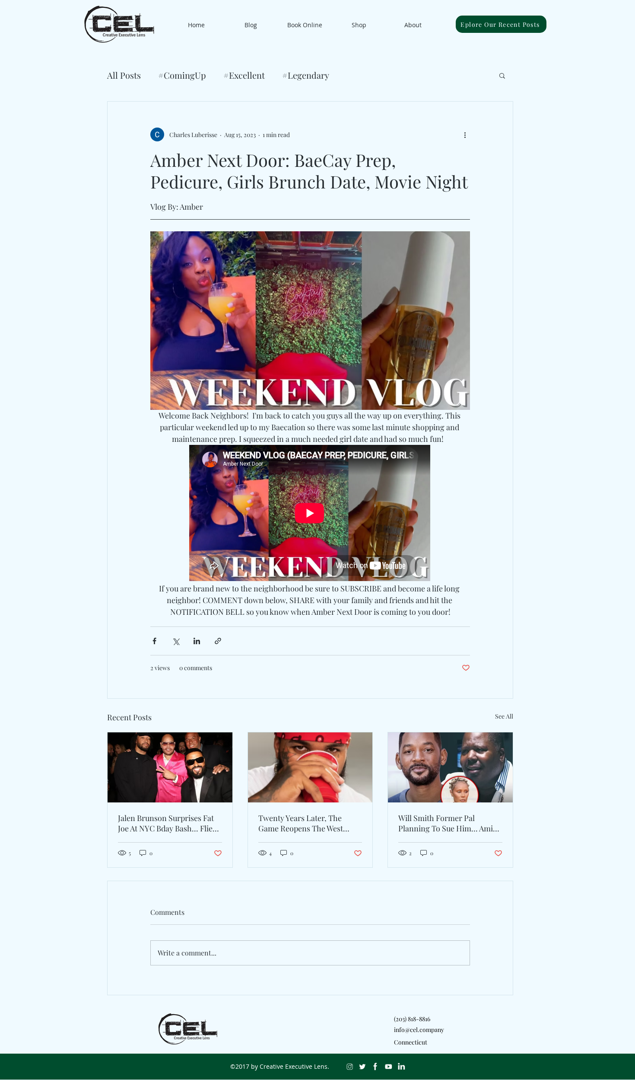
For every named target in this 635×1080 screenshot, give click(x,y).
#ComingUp (182, 75)
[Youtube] (388, 1066)
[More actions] (465, 134)
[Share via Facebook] (154, 641)
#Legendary (305, 75)
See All (504, 716)
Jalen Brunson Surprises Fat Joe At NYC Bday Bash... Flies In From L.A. (167, 823)
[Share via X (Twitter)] (175, 641)
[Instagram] (349, 1066)
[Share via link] (218, 641)
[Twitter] (362, 1066)
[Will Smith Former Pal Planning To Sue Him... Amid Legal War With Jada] (450, 767)
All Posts (124, 75)
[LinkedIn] (401, 1066)
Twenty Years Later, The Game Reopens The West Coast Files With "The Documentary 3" (300, 823)
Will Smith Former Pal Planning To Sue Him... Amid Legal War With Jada (447, 823)
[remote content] (310, 514)
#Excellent (244, 75)
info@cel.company (419, 1030)
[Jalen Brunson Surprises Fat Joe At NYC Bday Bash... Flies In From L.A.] (170, 767)
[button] (502, 75)
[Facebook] (375, 1066)
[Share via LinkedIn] (197, 641)
